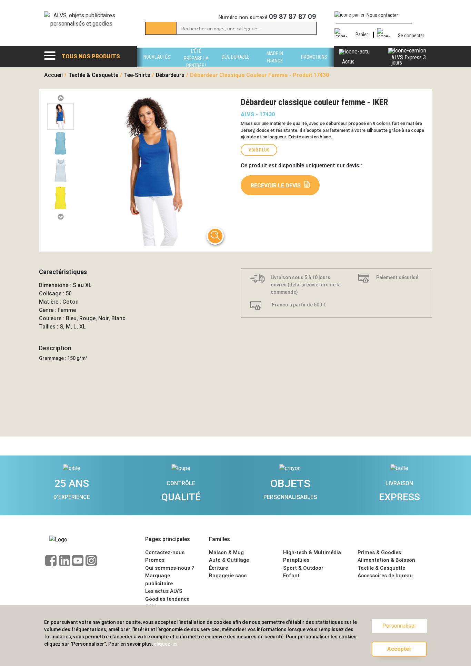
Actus (348, 61)
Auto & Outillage (229, 560)
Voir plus (259, 150)
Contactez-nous (164, 552)
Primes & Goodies (379, 552)
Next (60, 217)
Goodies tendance (167, 599)
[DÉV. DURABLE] (235, 64)
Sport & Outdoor (303, 568)
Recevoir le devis (276, 185)
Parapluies (296, 560)
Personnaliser (399, 626)
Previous (60, 98)
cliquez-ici (165, 644)
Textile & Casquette (381, 568)
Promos (154, 560)
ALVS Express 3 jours (408, 60)
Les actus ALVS (163, 591)
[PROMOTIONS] (314, 64)
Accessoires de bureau (385, 575)
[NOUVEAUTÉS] (157, 64)
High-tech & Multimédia (312, 552)
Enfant (291, 575)
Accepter (399, 649)
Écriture (218, 568)
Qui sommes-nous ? (169, 568)
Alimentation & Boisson (386, 560)
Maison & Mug (226, 552)
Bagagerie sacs (228, 575)
